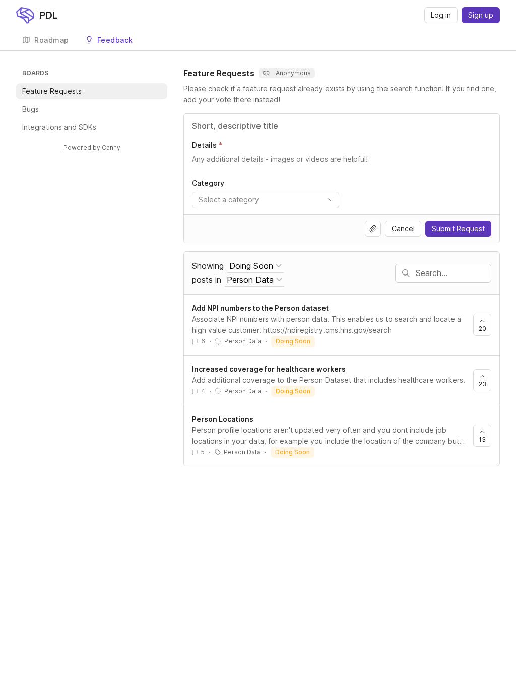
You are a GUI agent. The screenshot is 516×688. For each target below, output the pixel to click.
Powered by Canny (91, 147)
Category (208, 183)
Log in (441, 15)
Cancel (403, 228)
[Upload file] (373, 229)
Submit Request (458, 228)
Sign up (480, 15)
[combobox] (265, 200)
